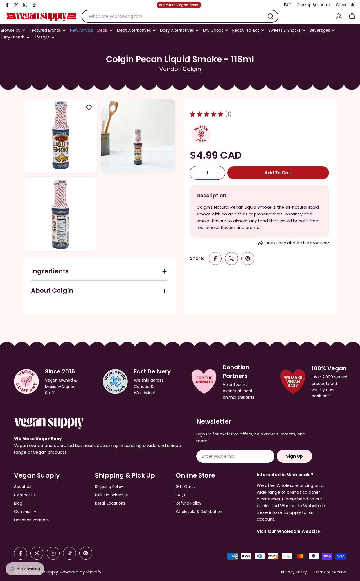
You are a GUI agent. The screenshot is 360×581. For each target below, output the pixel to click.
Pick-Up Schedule (313, 5)
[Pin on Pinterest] (247, 258)
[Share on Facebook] (215, 258)
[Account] (338, 16)
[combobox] (180, 16)
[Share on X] (231, 258)
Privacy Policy (294, 572)
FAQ (288, 5)
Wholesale (346, 5)
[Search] (270, 16)
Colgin (192, 69)
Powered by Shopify (80, 572)
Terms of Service (330, 572)
